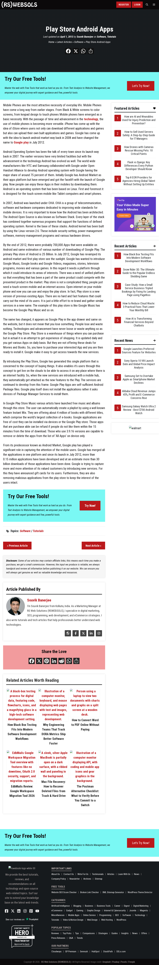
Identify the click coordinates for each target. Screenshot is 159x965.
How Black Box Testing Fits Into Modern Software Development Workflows (139, 258)
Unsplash (106, 961)
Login (137, 4)
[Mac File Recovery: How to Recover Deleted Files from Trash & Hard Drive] (53, 776)
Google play (21, 142)
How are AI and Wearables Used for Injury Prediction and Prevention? (138, 120)
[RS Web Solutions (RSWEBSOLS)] (19, 4)
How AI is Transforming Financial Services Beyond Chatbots (138, 322)
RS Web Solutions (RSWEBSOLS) (56, 961)
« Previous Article (17, 545)
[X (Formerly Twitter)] (83, 635)
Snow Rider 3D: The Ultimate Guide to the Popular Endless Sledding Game (139, 273)
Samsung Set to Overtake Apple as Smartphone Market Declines (139, 379)
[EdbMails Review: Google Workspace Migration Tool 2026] (22, 781)
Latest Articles (64, 41)
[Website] (67, 635)
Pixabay (115, 961)
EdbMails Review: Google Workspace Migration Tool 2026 (22, 791)
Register (124, 4)
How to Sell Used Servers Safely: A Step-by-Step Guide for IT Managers (139, 135)
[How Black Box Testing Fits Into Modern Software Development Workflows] (22, 719)
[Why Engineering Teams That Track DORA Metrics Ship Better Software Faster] (53, 719)
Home (51, 41)
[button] (146, 5)
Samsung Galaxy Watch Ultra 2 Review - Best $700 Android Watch (139, 410)
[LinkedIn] (90, 635)
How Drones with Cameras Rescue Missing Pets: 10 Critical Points (139, 150)
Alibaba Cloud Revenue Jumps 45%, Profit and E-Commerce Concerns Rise (139, 394)
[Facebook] (75, 635)
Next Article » (93, 545)
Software (101, 36)
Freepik (131, 961)
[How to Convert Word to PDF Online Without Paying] (85, 714)
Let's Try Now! (140, 86)
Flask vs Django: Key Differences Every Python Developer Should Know (138, 166)
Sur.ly (27, 944)
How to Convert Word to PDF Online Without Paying (85, 724)
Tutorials (111, 36)
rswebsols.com (22, 937)
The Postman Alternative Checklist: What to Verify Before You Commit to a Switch (85, 796)
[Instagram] (98, 635)
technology (91, 119)
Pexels (124, 961)
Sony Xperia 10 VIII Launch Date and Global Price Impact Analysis (139, 364)
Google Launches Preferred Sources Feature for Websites (139, 350)
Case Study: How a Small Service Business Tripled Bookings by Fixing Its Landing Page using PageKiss (139, 290)
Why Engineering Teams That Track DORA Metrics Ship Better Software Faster (54, 734)
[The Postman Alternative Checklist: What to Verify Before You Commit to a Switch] (85, 781)
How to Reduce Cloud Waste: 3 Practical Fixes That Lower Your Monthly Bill (139, 307)
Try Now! (90, 506)
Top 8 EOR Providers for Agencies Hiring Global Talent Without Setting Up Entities (138, 181)
